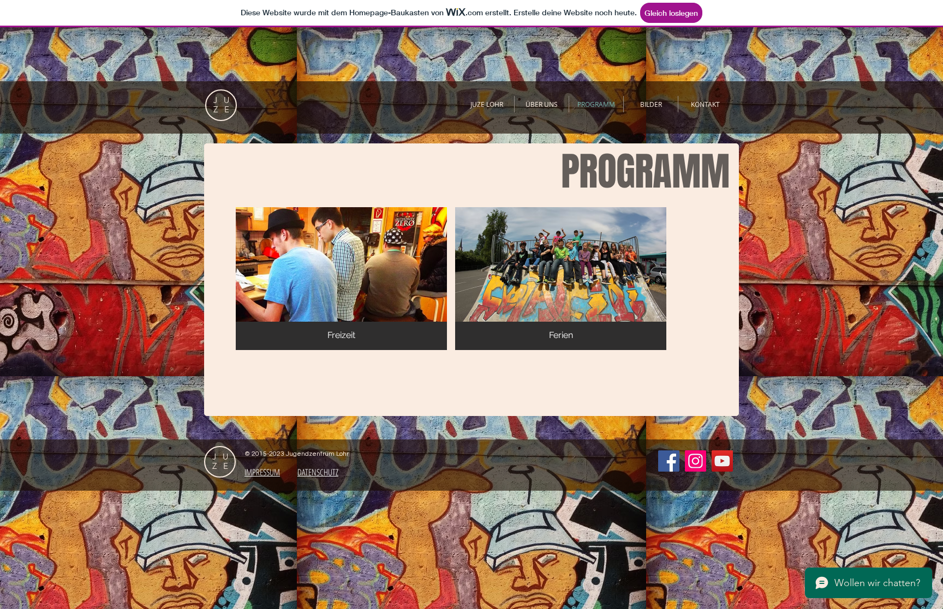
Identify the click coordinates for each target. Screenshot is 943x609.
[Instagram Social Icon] (695, 461)
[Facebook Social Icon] (668, 461)
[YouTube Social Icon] (722, 461)
